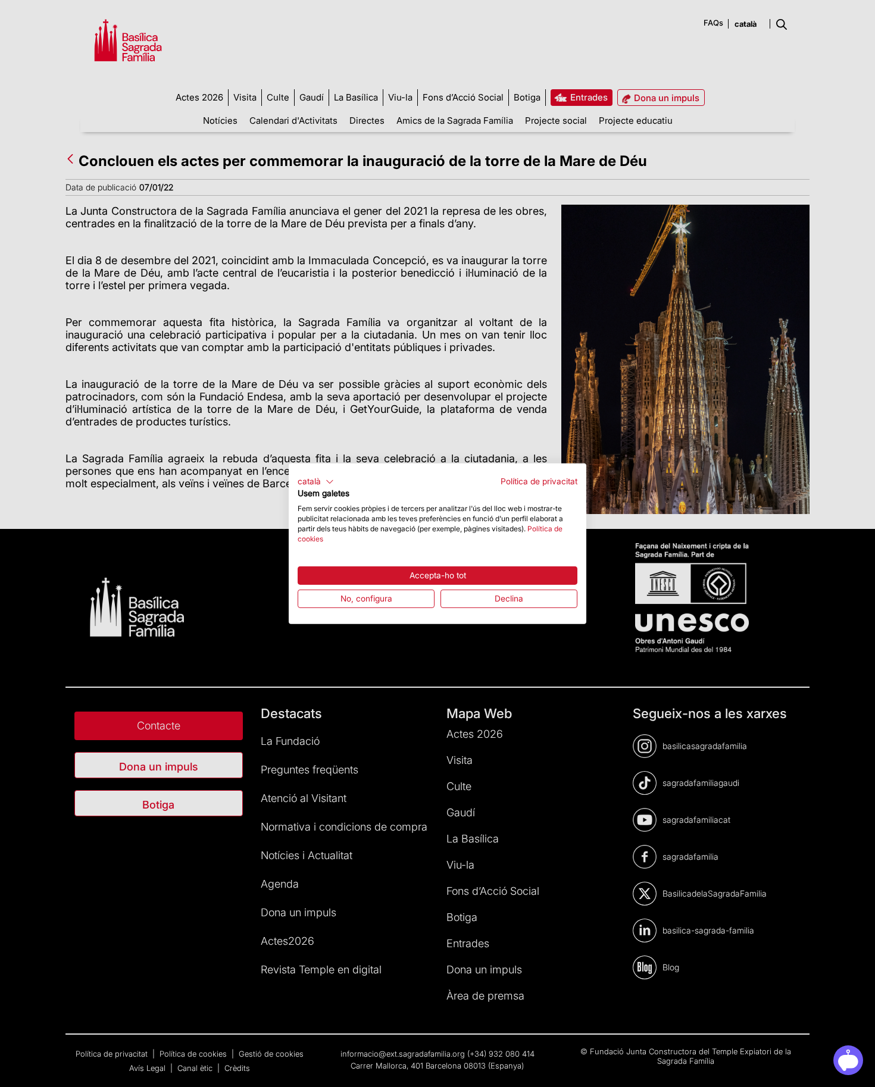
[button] (316, 481)
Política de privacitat (539, 480)
